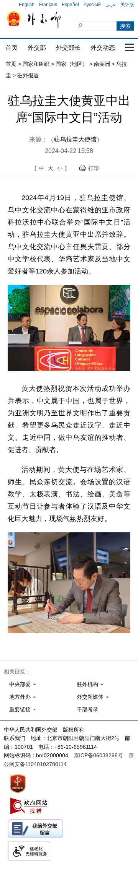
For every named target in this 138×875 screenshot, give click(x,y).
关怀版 (127, 4)
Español (70, 4)
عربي (110, 4)
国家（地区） (72, 64)
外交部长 (68, 47)
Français (48, 4)
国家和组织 (36, 64)
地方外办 (20, 697)
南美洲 (102, 64)
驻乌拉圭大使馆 (75, 139)
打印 (93, 168)
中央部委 (20, 684)
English (26, 4)
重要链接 (20, 709)
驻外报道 (28, 75)
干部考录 (87, 709)
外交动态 (102, 47)
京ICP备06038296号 (98, 755)
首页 (11, 47)
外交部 (37, 47)
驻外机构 (87, 684)
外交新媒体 (90, 697)
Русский (92, 4)
